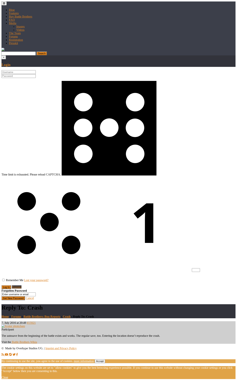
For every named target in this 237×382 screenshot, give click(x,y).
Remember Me (14, 280)
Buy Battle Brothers (20, 16)
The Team (15, 33)
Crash (67, 316)
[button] (2, 49)
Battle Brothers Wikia (24, 342)
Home (5, 316)
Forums (13, 36)
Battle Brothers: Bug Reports (42, 316)
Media (12, 23)
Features (14, 13)
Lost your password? (36, 280)
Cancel (30, 298)
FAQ (12, 19)
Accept (100, 361)
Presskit (13, 43)
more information (84, 361)
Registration (16, 39)
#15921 (31, 322)
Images (20, 26)
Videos (20, 29)
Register (16, 287)
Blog (12, 9)
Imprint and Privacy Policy (61, 348)
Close (4, 377)
